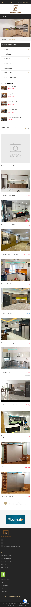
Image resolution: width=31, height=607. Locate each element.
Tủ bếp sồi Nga (12, 86)
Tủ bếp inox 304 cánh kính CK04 (9, 284)
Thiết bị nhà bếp (8, 73)
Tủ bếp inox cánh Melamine (8, 195)
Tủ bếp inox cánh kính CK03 (8, 372)
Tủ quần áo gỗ (7, 63)
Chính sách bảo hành (6, 564)
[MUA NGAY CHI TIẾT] (15, 181)
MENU (4, 16)
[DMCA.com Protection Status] (3, 574)
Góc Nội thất (4, 591)
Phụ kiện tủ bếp (8, 59)
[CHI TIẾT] (15, 148)
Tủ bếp (6, 49)
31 (21, 503)
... (17, 503)
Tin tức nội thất (4, 585)
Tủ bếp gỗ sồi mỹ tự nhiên (14, 117)
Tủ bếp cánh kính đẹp (6, 313)
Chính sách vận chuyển (6, 561)
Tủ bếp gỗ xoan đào (13, 101)
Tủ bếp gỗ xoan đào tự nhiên (15, 94)
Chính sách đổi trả (5, 567)
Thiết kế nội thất (8, 68)
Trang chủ (3, 39)
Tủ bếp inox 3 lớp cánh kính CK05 (9, 254)
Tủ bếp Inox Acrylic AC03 (7, 166)
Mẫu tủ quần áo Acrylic (7, 467)
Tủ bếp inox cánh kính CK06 (8, 225)
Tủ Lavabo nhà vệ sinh (10, 77)
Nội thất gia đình (8, 54)
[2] (25, 503)
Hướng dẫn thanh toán (6, 558)
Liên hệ (28, 166)
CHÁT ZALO (3, 588)
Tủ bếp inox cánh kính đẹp (7, 343)
